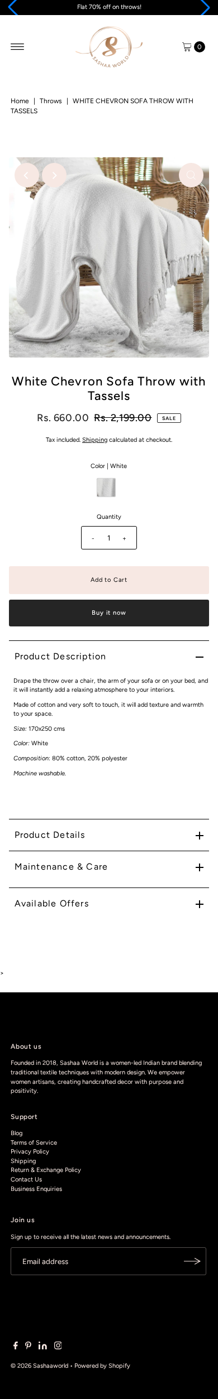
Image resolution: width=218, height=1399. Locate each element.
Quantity (109, 516)
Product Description (61, 656)
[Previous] (27, 175)
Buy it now (109, 612)
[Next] (54, 175)
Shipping (94, 439)
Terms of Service (34, 1142)
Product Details (50, 834)
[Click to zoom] (191, 175)
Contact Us (26, 1179)
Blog (16, 1133)
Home (20, 101)
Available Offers (52, 903)
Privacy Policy (30, 1151)
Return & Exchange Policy (46, 1170)
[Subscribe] (192, 1261)
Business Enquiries (36, 1189)
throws (51, 101)
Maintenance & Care (61, 866)
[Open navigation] (17, 47)
